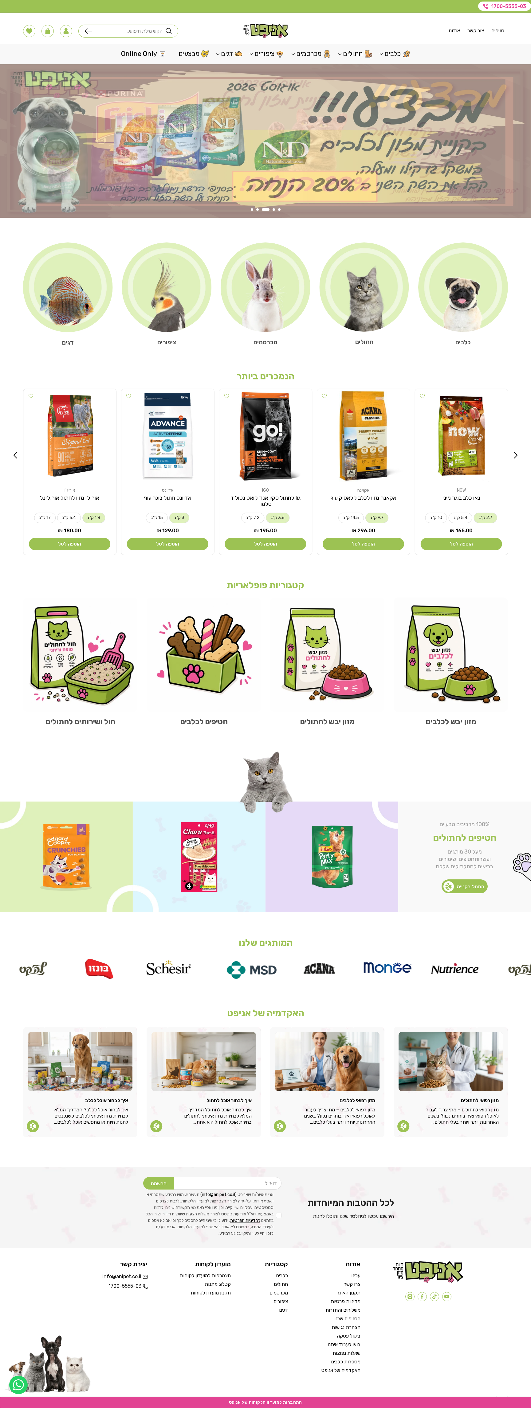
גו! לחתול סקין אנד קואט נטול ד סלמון (265, 501)
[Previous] (515, 455)
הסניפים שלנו (347, 1319)
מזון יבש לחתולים (327, 722)
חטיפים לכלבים (204, 722)
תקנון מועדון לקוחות (211, 1293)
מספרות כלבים (345, 1362)
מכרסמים (265, 342)
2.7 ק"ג (485, 517)
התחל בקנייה (470, 887)
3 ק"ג (179, 517)
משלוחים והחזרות (342, 1310)
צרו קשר (352, 1284)
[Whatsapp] (18, 1385)
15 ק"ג (157, 517)
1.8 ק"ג (93, 517)
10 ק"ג (436, 517)
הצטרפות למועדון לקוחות (205, 1275)
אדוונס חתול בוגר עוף (167, 498)
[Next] (15, 455)
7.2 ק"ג (252, 517)
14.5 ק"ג (351, 517)
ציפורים (166, 342)
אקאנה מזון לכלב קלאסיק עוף (363, 498)
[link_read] (403, 1126)
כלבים (463, 342)
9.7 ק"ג (377, 517)
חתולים (364, 342)
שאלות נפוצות (346, 1353)
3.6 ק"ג (278, 517)
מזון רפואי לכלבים (357, 1100)
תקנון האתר (348, 1293)
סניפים (497, 31)
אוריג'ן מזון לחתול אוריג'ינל (69, 498)
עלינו (355, 1275)
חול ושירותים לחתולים (80, 722)
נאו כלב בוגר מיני (461, 498)
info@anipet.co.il (218, 1194)
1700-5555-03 (508, 6)
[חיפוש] (90, 31)
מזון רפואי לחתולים (480, 1100)
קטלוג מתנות (218, 1284)
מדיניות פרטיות (345, 1301)
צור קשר (475, 31)
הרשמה (159, 1183)
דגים (68, 342)
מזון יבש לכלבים (451, 722)
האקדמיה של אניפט (340, 1370)
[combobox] (129, 31)
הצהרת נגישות (346, 1327)
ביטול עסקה (348, 1336)
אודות (454, 31)
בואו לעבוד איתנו (344, 1344)
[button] (66, 31)
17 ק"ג (45, 517)
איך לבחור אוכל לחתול (229, 1100)
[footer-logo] (428, 1281)
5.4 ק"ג (460, 517)
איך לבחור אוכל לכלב (106, 1100)
